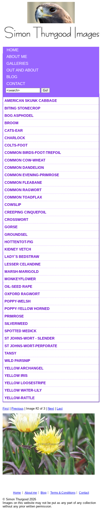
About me (16, 56)
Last (60, 408)
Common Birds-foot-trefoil (33, 153)
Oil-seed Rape (18, 286)
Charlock (15, 138)
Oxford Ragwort (22, 294)
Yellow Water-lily (23, 390)
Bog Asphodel (19, 116)
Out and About (22, 70)
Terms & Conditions (62, 492)
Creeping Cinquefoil (25, 212)
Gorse (11, 227)
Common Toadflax (23, 197)
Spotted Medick (21, 331)
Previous (17, 408)
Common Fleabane (23, 182)
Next (51, 408)
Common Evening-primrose (32, 175)
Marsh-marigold (22, 272)
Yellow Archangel (24, 368)
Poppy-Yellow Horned (27, 309)
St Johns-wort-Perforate (31, 346)
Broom (12, 123)
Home (13, 50)
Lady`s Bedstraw (22, 257)
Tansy (10, 353)
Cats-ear (14, 130)
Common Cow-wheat (25, 160)
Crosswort (16, 220)
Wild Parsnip (17, 361)
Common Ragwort (23, 190)
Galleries (17, 63)
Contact (15, 83)
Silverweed (16, 324)
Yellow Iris (16, 376)
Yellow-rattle (20, 398)
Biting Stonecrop (22, 108)
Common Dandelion (24, 168)
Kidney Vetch (18, 249)
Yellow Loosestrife (25, 383)
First (6, 408)
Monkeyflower (20, 279)
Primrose (14, 316)
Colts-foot (16, 145)
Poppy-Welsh (18, 301)
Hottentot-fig (19, 242)
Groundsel (16, 234)
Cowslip (13, 205)
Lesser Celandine (23, 264)
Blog (11, 77)
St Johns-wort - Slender (30, 338)
